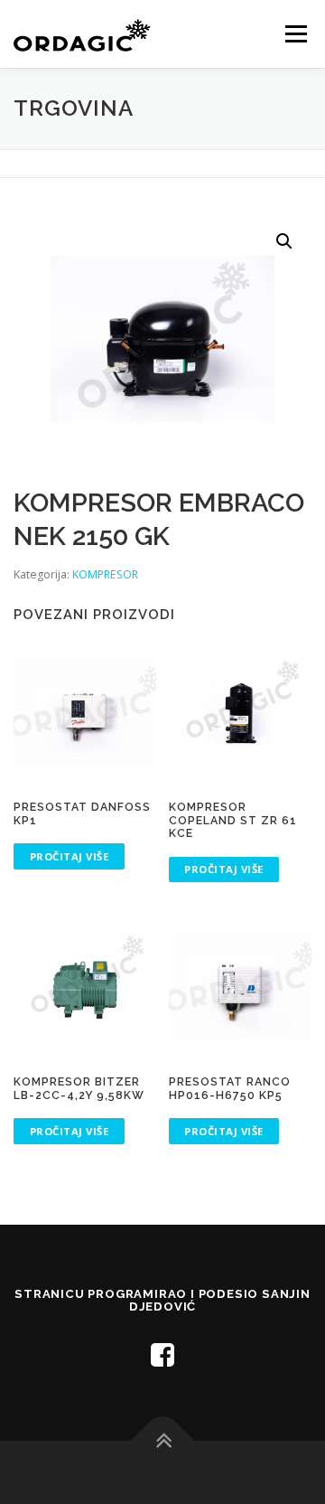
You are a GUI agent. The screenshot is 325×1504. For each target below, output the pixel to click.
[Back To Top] (163, 1441)
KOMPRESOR (105, 574)
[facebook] (162, 1354)
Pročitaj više (69, 856)
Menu (295, 34)
